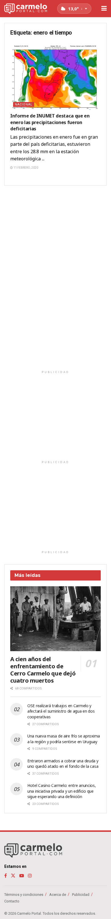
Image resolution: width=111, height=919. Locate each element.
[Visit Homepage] (25, 8)
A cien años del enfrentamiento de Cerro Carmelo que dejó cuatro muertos (42, 669)
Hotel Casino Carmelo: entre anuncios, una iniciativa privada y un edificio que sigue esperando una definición (61, 791)
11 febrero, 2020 (25, 167)
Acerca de (57, 894)
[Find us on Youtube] (21, 875)
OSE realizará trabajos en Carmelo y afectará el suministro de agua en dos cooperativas (61, 711)
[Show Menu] (104, 8)
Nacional (23, 104)
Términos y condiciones (23, 894)
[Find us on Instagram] (30, 875)
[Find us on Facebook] (5, 875)
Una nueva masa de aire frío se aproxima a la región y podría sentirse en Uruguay (63, 738)
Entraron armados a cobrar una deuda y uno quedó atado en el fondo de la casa (62, 763)
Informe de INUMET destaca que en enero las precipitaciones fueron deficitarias (50, 122)
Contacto (11, 901)
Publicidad (80, 894)
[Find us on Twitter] (13, 875)
